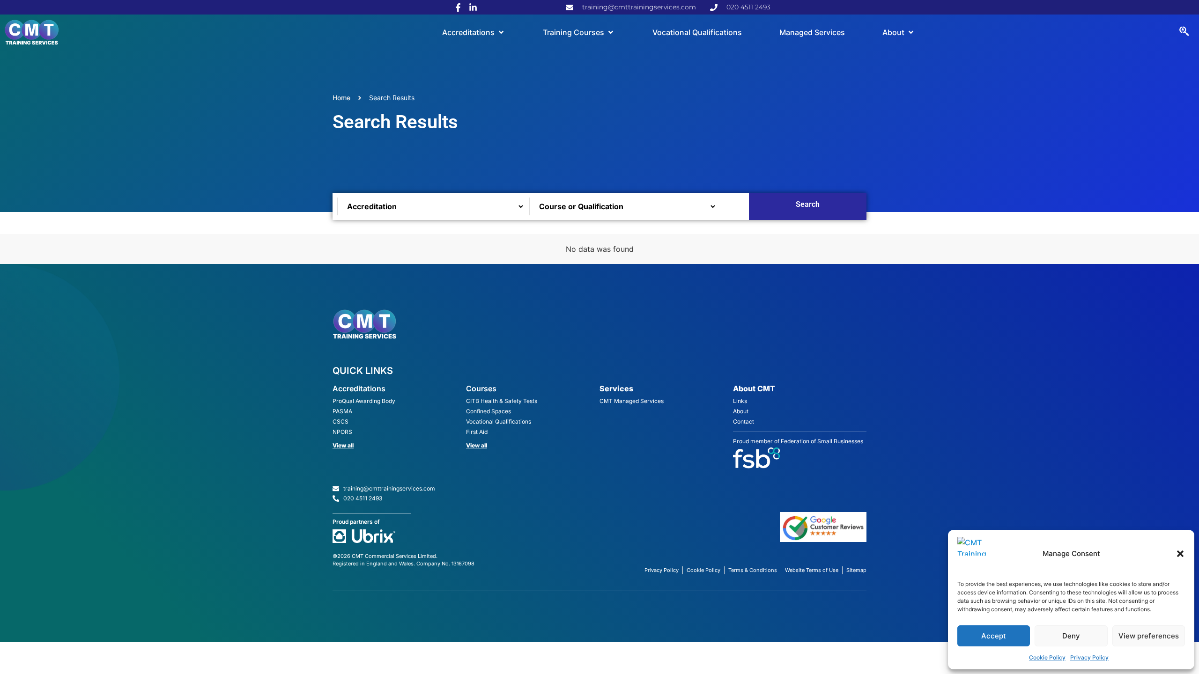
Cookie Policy (1047, 657)
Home (341, 98)
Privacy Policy (1089, 657)
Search (808, 204)
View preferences (1148, 635)
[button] (1180, 553)
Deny (1071, 635)
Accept (993, 635)
